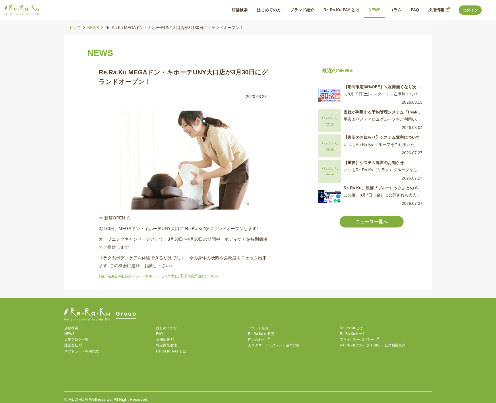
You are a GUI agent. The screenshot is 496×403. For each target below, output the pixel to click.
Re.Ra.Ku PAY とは (171, 351)
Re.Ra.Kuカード (352, 334)
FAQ (159, 334)
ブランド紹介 (258, 328)
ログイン (470, 10)
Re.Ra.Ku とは (351, 328)
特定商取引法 (166, 345)
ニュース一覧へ (372, 221)
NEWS (93, 27)
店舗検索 (71, 328)
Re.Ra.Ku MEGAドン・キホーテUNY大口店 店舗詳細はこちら (159, 276)
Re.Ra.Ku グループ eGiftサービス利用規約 (372, 345)
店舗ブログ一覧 (76, 340)
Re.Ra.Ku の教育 (261, 334)
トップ (75, 27)
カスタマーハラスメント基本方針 (274, 345)
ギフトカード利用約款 (81, 351)
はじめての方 (166, 328)
